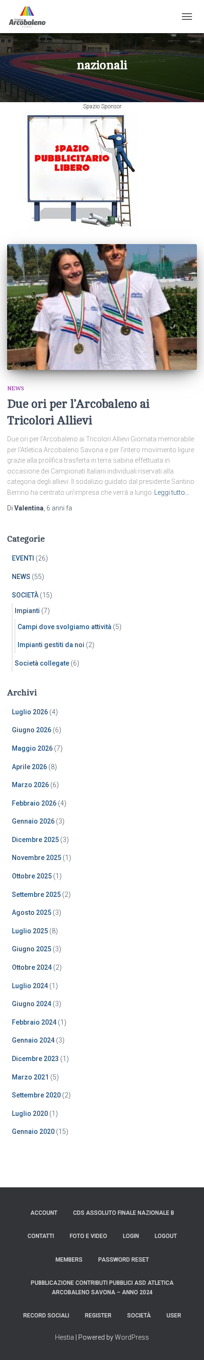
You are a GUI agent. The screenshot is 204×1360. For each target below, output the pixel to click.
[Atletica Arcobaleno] (31, 16)
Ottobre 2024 (32, 967)
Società (139, 1315)
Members (69, 1259)
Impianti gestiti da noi (51, 645)
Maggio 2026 (32, 748)
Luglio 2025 (30, 931)
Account (43, 1213)
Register (98, 1315)
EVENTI (23, 558)
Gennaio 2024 (33, 1040)
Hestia (64, 1337)
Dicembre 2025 (35, 839)
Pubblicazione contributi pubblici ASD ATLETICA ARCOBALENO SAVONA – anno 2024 (102, 1287)
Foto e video (88, 1236)
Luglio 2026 (30, 712)
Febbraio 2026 (34, 803)
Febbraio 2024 (34, 1022)
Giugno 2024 (31, 1004)
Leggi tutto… (171, 492)
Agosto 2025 (31, 912)
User (174, 1315)
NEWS (15, 388)
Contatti (41, 1236)
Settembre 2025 (36, 894)
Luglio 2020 (30, 1113)
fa (59, 508)
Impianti (27, 610)
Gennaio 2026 (33, 821)
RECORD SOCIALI (46, 1315)
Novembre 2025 (36, 857)
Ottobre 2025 (32, 876)
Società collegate (42, 663)
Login (131, 1236)
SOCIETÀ (25, 595)
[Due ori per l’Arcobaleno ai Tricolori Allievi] (102, 307)
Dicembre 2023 (35, 1058)
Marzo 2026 (30, 785)
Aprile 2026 (29, 767)
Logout (166, 1236)
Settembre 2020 (36, 1095)
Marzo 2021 (30, 1077)
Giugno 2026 (31, 730)
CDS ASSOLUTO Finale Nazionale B (123, 1213)
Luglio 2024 (30, 986)
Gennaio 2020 (33, 1131)
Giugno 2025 (31, 949)
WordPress (132, 1337)
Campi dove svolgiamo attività (64, 627)
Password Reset (123, 1259)
